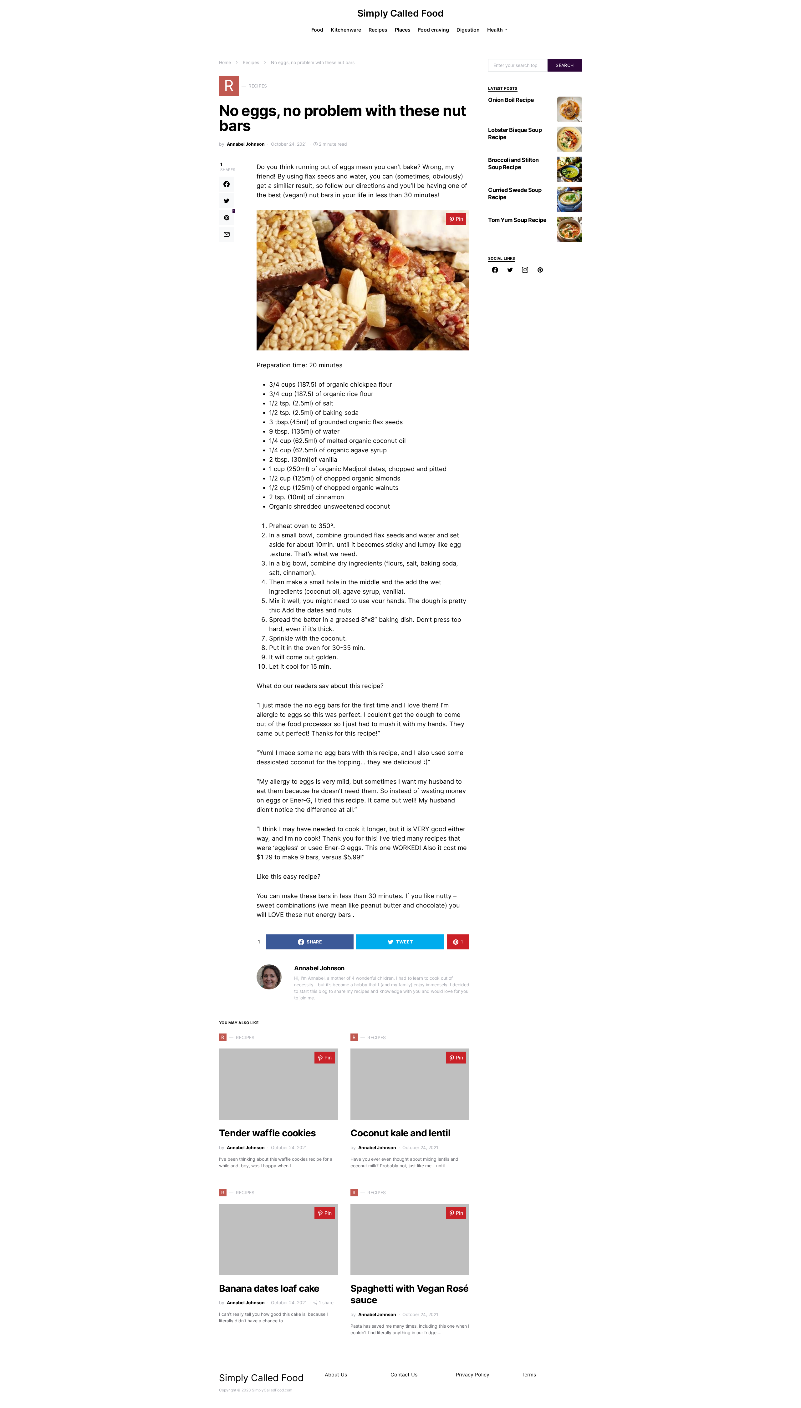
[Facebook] (495, 270)
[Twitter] (510, 270)
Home (225, 62)
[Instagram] (525, 270)
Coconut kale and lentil (400, 1133)
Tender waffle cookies (267, 1133)
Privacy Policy (472, 1374)
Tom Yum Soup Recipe (517, 220)
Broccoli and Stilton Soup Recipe (513, 163)
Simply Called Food (400, 13)
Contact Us (403, 1374)
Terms (529, 1374)
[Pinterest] (540, 270)
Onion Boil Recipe (511, 100)
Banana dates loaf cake (269, 1288)
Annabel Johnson (246, 144)
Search (565, 65)
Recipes (251, 62)
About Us (336, 1374)
